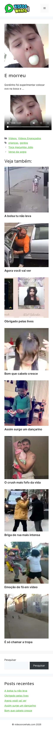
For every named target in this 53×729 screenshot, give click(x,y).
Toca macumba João (20, 147)
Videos (12, 138)
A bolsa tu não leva (15, 690)
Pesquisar (10, 659)
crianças (13, 142)
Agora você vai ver (15, 700)
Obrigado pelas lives (16, 695)
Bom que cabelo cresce (18, 710)
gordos (24, 142)
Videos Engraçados (29, 138)
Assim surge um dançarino (20, 705)
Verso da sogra (17, 151)
